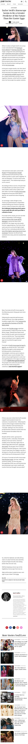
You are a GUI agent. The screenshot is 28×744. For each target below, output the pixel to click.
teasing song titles (17, 49)
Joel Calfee (16, 22)
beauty (9, 4)
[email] (21, 627)
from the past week (7, 459)
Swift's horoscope (20, 191)
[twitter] (14, 627)
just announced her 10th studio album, (12, 219)
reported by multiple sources (13, 74)
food (14, 4)
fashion (3, 4)
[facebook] (10, 627)
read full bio (15, 616)
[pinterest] (1, 39)
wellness (20, 4)
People (4, 172)
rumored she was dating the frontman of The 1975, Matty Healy (14, 323)
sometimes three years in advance (15, 53)
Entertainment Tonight (15, 172)
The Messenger (13, 328)
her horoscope (10, 65)
